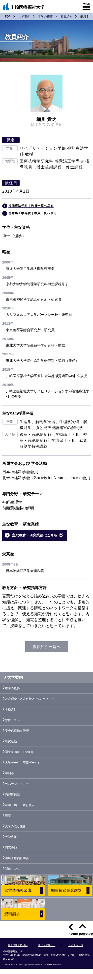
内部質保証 (12, 794)
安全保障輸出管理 (17, 730)
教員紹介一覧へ (47, 647)
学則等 (9, 773)
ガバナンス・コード (18, 784)
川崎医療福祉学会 (17, 858)
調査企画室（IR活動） (20, 752)
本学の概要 (45, 16)
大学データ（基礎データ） (23, 762)
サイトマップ (75, 945)
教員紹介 (66, 16)
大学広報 (11, 837)
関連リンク (12, 869)
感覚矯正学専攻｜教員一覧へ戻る (32, 213)
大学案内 (24, 16)
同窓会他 (11, 847)
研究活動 (11, 741)
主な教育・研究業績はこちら (34, 535)
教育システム (14, 720)
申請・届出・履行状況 (20, 805)
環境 (8, 815)
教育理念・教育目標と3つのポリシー (29, 699)
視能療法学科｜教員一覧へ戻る (31, 205)
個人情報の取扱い (18, 945)
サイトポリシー (46, 945)
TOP (8, 16)
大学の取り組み (15, 826)
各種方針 (11, 709)
